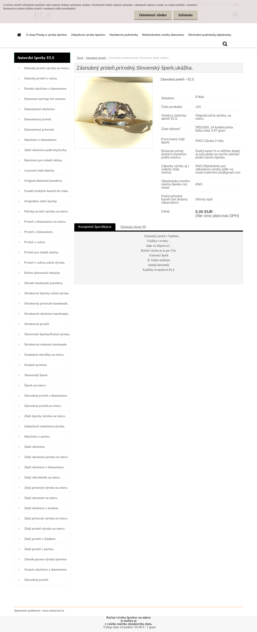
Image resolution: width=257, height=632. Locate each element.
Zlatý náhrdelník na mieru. (42, 477)
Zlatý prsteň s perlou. (39, 549)
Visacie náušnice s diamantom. (45, 569)
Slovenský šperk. (36, 375)
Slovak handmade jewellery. (43, 283)
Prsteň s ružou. (35, 242)
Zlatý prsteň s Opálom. (40, 539)
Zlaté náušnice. (34, 446)
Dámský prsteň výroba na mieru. (47, 68)
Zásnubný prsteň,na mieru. (43, 405)
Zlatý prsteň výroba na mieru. (44, 528)
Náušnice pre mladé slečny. (43, 160)
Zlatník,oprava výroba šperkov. (45, 559)
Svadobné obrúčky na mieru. (44, 354)
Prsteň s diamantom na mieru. (45, 221)
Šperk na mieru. (35, 385)
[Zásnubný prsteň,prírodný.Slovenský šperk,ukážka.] (113, 78)
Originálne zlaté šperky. (40, 201)
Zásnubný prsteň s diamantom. (46, 395)
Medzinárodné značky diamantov (163, 34)
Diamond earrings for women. (45, 99)
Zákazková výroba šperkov (88, 34)
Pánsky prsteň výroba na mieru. (46, 211)
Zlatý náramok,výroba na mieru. (46, 457)
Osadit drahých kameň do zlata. (46, 191)
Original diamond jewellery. (43, 180)
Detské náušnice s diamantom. (45, 88)
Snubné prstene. (35, 365)
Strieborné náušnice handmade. (46, 313)
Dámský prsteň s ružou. (41, 78)
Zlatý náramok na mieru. (41, 498)
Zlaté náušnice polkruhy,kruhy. (45, 150)
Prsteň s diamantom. (38, 232)
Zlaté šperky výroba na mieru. (45, 416)
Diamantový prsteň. (38, 119)
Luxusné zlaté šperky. (39, 170)
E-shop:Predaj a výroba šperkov (46, 34)
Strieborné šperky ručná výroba (46, 293)
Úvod (80, 57)
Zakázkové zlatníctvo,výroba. (44, 426)
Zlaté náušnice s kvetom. (41, 508)
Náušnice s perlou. (37, 436)
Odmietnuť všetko (153, 15)
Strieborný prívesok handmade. (46, 303)
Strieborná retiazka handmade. (45, 344)
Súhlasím (185, 15)
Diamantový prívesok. (39, 129)
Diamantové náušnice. (39, 109)
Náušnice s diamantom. (40, 139)
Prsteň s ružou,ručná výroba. (44, 262)
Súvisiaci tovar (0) (133, 227)
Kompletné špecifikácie (94, 227)
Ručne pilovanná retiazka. (42, 272)
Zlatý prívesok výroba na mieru (45, 487)
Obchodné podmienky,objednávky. (210, 34)
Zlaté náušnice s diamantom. (44, 467)
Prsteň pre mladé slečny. (41, 252)
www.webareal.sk (53, 610)
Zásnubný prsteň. (36, 579)
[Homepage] (18, 34)
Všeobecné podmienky (123, 34)
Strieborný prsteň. (37, 324)
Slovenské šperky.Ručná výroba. (47, 334)
